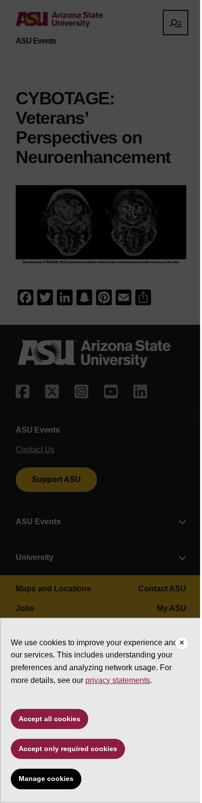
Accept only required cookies (68, 749)
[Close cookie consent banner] (182, 643)
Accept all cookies (49, 719)
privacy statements (117, 680)
